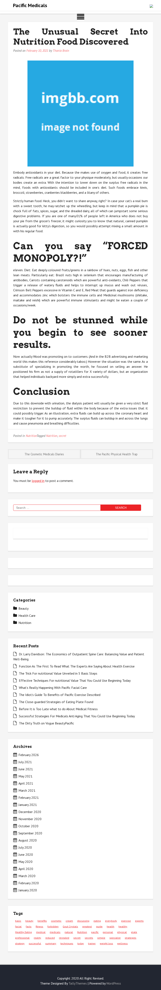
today (80, 943)
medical (40, 932)
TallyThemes (78, 983)
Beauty (23, 608)
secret (62, 436)
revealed (64, 937)
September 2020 (30, 833)
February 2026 (28, 755)
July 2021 (25, 762)
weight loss (106, 943)
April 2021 (25, 783)
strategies (130, 937)
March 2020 (26, 876)
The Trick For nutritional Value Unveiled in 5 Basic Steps (58, 673)
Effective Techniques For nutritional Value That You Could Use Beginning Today (75, 680)
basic (18, 920)
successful (35, 943)
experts (139, 920)
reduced (50, 937)
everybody (111, 920)
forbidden (52, 926)
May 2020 (25, 862)
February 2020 (28, 883)
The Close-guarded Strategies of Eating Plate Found (56, 702)
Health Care (26, 615)
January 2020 (27, 890)
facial (18, 926)
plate (134, 932)
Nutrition (31, 436)
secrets (89, 937)
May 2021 (25, 776)
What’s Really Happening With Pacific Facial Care (53, 687)
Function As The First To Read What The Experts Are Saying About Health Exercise (77, 666)
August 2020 (27, 840)
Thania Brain (61, 51)
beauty (29, 920)
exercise (126, 920)
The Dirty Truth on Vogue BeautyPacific (46, 723)
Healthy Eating (23, 932)
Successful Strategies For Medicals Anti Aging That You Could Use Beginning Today (77, 716)
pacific (95, 932)
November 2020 (30, 819)
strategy (20, 943)
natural (69, 932)
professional (22, 937)
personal (108, 932)
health (110, 926)
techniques (66, 943)
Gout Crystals (70, 926)
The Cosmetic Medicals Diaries (44, 454)
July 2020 (25, 847)
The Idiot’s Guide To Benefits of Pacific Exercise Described (59, 695)
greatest (87, 926)
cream (69, 920)
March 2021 (26, 790)
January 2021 (27, 805)
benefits (42, 920)
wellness (122, 943)
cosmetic (56, 920)
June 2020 (25, 854)
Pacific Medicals (30, 5)
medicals (55, 932)
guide (99, 926)
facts (28, 926)
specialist (115, 937)
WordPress (113, 983)
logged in (38, 481)
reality (37, 937)
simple (101, 937)
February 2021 (28, 797)
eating (97, 920)
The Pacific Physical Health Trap (117, 454)
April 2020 (25, 869)
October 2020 (28, 826)
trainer (92, 943)
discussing (83, 920)
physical (122, 932)
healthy (122, 926)
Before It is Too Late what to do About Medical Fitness (58, 709)
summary (50, 943)
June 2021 (25, 769)
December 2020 (29, 812)
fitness (39, 926)
